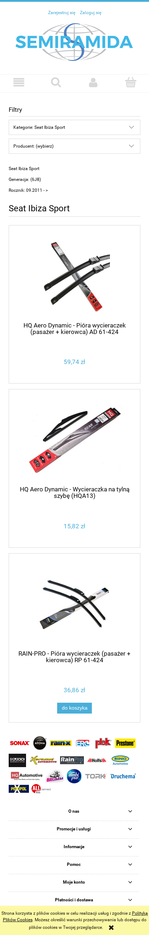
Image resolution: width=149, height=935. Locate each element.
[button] (18, 82)
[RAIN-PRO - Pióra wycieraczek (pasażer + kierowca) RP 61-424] (74, 604)
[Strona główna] (74, 42)
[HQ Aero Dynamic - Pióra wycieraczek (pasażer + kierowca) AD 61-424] (74, 276)
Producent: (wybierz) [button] (33, 146)
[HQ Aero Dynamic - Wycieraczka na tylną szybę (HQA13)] (74, 440)
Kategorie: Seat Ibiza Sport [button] (39, 127)
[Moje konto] (93, 82)
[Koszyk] (130, 82)
